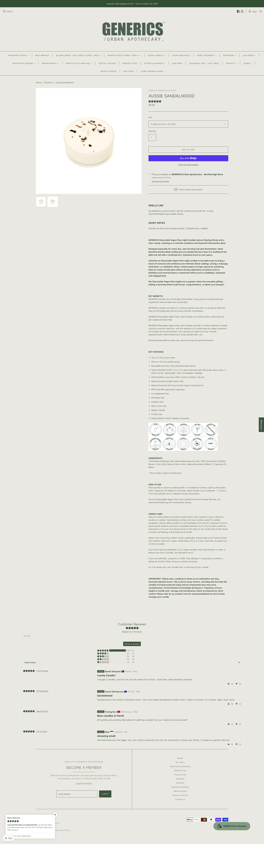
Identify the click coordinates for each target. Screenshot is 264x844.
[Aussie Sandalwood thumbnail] (41, 202)
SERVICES (230, 63)
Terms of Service (180, 795)
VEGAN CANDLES (156, 55)
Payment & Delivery (180, 787)
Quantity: (152, 131)
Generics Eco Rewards (180, 766)
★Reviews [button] (261, 425)
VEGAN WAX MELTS (181, 55)
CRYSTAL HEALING (107, 63)
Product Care (180, 774)
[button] (154, 101)
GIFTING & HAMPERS (153, 63)
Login (254, 11)
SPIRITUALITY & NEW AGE (78, 63)
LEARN (246, 63)
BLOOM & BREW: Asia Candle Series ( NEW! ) (78, 55)
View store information (160, 181)
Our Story (180, 762)
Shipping (180, 779)
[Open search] (4, 11)
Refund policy (180, 791)
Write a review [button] (132, 644)
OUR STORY (128, 71)
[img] (28, 671)
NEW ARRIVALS (42, 55)
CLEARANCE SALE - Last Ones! (204, 63)
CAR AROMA (248, 55)
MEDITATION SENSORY (23, 63)
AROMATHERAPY (49, 63)
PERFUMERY (228, 55)
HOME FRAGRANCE (206, 55)
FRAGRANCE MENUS (17, 55)
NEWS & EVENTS (109, 71)
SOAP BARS (177, 63)
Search (9, 11)
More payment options (188, 164)
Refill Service (180, 770)
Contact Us (180, 799)
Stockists (180, 783)
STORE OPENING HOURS (152, 71)
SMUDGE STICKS (130, 63)
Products (48, 82)
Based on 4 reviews (132, 631)
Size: (150, 117)
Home (38, 82)
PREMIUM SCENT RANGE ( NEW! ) (123, 55)
